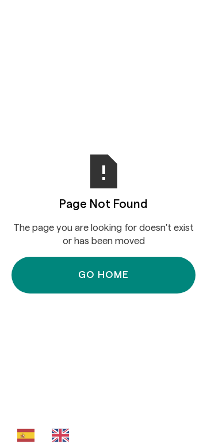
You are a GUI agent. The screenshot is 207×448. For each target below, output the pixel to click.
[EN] (63, 435)
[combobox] (29, 435)
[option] (63, 435)
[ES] (29, 435)
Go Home (103, 275)
